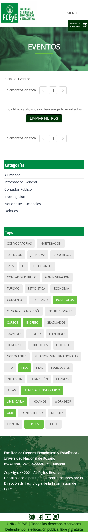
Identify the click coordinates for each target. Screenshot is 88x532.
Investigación (14, 196)
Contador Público (18, 189)
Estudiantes (42, 266)
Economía (61, 288)
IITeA (24, 368)
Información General (20, 182)
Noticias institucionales (22, 203)
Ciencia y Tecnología (23, 311)
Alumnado (12, 175)
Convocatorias (19, 243)
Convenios (15, 300)
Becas (11, 390)
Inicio (8, 78)
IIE (23, 266)
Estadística (36, 288)
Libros (53, 424)
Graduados (56, 322)
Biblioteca (40, 345)
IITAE (39, 368)
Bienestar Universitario (42, 390)
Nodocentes (16, 356)
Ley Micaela (15, 401)
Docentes (63, 345)
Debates (11, 210)
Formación (39, 379)
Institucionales (60, 311)
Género (35, 334)
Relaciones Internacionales (56, 356)
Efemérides (57, 334)
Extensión (14, 255)
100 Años (39, 401)
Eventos (24, 78)
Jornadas (38, 255)
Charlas (62, 379)
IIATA (10, 266)
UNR (10, 413)
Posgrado (40, 300)
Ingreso (32, 322)
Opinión (13, 424)
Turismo (13, 288)
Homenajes (15, 345)
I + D (10, 368)
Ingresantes (60, 368)
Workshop (63, 401)
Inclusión (14, 379)
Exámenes (14, 334)
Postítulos (65, 300)
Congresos (62, 255)
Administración (57, 277)
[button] (78, 25)
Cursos (12, 322)
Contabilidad (32, 413)
